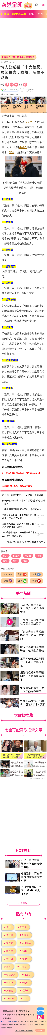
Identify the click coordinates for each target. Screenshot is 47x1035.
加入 (34, 574)
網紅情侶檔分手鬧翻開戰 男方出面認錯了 (32, 676)
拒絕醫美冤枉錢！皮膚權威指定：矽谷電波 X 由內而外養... (19, 517)
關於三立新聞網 (10, 1011)
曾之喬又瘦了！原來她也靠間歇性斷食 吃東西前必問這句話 (17, 107)
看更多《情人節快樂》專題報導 (19, 57)
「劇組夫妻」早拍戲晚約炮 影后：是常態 (32, 635)
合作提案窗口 (27, 1015)
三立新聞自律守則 (11, 1015)
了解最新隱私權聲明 (25, 1030)
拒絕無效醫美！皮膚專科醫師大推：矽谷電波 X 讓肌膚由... (19, 525)
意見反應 (7, 1018)
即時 (32, 14)
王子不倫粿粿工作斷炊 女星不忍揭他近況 (32, 662)
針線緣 (5, 14)
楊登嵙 (23, 147)
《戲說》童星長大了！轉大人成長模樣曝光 (32, 608)
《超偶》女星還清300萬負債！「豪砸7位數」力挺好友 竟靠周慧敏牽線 (39, 773)
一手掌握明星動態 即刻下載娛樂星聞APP (21, 509)
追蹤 (6, 581)
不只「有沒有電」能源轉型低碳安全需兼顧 (31, 864)
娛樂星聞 (4, 62)
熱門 (40, 14)
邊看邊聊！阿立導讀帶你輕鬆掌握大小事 (31, 877)
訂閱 (20, 574)
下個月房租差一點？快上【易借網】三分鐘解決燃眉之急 (16, 764)
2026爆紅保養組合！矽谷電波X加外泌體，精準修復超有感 (39, 764)
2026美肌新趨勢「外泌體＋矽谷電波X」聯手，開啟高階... (19, 534)
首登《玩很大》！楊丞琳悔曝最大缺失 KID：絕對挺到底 (29, 107)
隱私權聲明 (24, 1011)
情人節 (28, 122)
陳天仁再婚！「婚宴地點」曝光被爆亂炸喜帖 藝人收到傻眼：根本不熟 (41, 107)
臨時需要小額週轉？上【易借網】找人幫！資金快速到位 (16, 773)
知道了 (41, 1030)
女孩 (12, 62)
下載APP (7, 574)
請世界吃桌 (19, 14)
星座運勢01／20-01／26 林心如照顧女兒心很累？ (6, 107)
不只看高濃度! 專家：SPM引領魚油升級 (31, 890)
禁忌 (11, 152)
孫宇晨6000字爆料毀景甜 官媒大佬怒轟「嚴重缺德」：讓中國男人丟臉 (11, 756)
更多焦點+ (23, 903)
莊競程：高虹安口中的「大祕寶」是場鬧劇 (22, 495)
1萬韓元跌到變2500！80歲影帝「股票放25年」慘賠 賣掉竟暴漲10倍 (35, 756)
